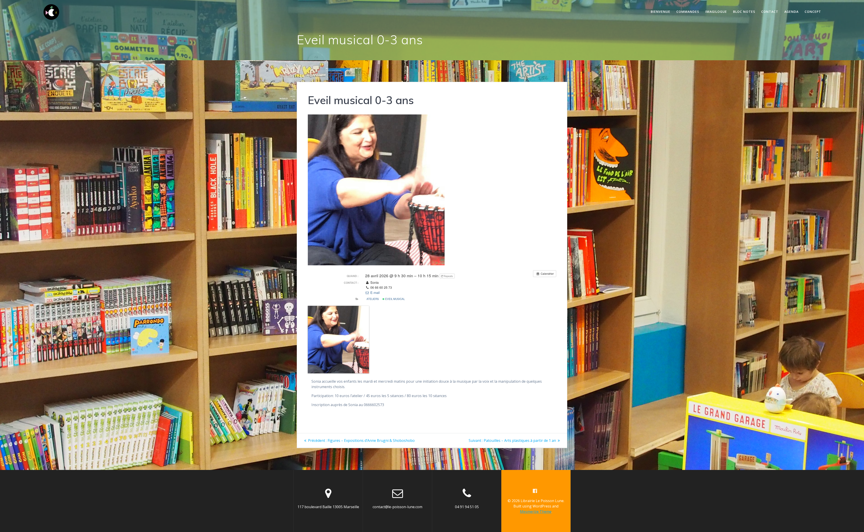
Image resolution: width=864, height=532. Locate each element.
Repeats (448, 276)
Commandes (687, 11)
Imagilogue (716, 11)
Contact (769, 11)
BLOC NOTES (744, 11)
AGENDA (791, 11)
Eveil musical (395, 299)
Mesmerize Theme (535, 511)
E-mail (374, 292)
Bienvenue (660, 11)
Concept (813, 11)
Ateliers (373, 299)
